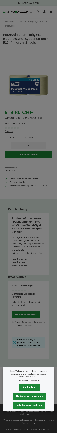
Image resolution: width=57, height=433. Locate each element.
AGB (33, 424)
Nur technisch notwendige (29, 396)
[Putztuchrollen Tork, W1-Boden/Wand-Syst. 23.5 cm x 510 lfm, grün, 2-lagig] (28, 76)
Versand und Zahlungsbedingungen (18, 420)
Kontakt (50, 420)
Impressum (40, 420)
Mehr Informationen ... (28, 377)
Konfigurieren (29, 387)
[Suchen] (38, 12)
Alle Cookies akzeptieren (29, 405)
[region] (28, 76)
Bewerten (9, 131)
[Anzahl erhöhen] (49, 145)
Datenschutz (23, 381)
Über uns (25, 424)
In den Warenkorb (29, 154)
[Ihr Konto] (44, 12)
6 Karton (29, 137)
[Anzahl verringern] (8, 145)
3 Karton (12, 137)
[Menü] (31, 12)
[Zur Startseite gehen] (15, 12)
